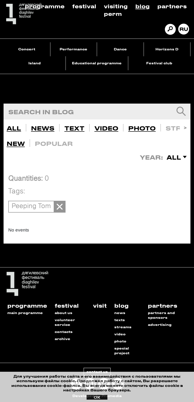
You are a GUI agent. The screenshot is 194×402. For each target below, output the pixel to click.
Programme (45, 6)
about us (63, 313)
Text (74, 128)
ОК (97, 397)
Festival (84, 6)
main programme (25, 313)
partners (162, 305)
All (14, 128)
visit (100, 305)
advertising (160, 325)
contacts (64, 332)
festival (67, 305)
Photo (142, 128)
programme (27, 305)
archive (62, 339)
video (120, 334)
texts (119, 320)
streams (123, 327)
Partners (172, 6)
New (16, 143)
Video (106, 128)
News (42, 128)
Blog (142, 6)
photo (120, 341)
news (119, 313)
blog (121, 305)
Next (185, 127)
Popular (54, 143)
